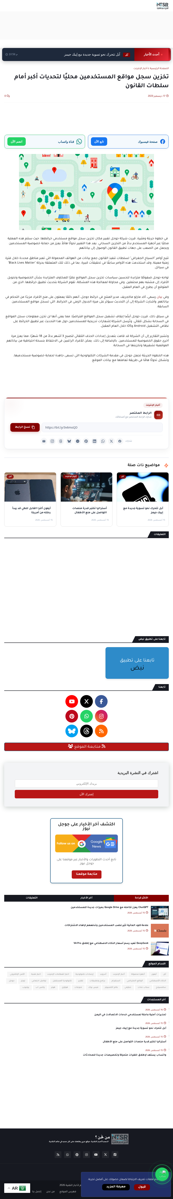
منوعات (78, 987)
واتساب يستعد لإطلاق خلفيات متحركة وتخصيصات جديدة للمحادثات (124, 1055)
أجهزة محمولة (138, 974)
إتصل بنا (36, 1192)
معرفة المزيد (116, 1187)
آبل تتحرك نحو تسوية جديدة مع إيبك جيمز (96, 54)
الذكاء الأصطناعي (157, 981)
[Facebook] (119, 441)
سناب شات (143, 987)
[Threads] (60, 441)
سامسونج (161, 987)
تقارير (80, 981)
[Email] (44, 441)
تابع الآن (99, 141)
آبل (164, 974)
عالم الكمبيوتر (111, 987)
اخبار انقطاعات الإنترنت (58, 974)
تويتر (23, 981)
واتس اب (40, 987)
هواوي (65, 987)
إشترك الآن (86, 794)
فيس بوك (93, 987)
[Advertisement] (92, 25)
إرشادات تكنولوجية (84, 974)
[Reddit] (77, 441)
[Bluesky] (69, 441)
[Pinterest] (86, 441)
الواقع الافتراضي (135, 981)
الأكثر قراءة (141, 898)
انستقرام (116, 981)
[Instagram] (52, 441)
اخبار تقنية (36, 974)
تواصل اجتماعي (39, 981)
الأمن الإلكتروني (17, 974)
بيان (159, 297)
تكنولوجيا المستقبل (62, 981)
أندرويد (103, 974)
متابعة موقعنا (86, 874)
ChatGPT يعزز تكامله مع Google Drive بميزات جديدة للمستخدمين (109, 907)
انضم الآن (16, 141)
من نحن (50, 1192)
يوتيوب (25, 987)
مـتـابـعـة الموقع (87, 747)
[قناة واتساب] (162, 1174)
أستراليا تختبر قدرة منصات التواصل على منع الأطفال (134, 1042)
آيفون (154, 974)
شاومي (127, 987)
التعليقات (32, 898)
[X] (111, 441)
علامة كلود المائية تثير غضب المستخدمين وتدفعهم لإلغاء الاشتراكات (106, 925)
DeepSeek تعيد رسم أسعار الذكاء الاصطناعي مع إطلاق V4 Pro (111, 943)
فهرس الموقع (67, 1192)
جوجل (11, 981)
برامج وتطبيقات (97, 981)
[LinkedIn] (94, 441)
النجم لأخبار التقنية (75, 1185)
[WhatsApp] (103, 441)
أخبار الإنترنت (140, 68)
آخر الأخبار (86, 898)
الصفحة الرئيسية (159, 68)
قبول (142, 1187)
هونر (53, 987)
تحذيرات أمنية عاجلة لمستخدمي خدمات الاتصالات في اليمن (130, 1015)
